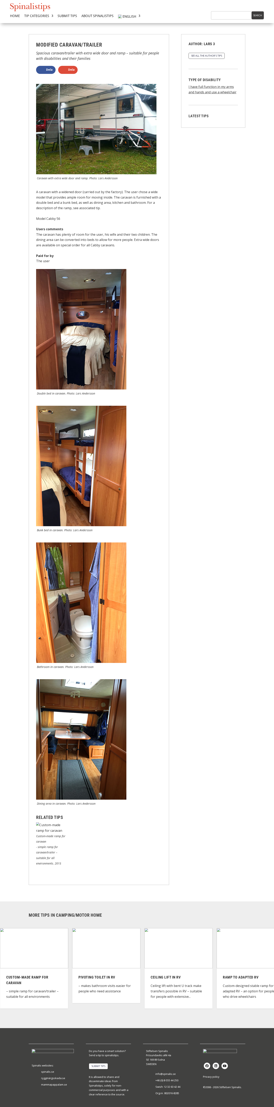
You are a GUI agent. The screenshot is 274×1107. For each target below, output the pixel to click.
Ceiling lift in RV (126, 977)
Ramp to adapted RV (201, 977)
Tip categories (36, 16)
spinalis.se (47, 1071)
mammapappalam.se (54, 1084)
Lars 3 (209, 44)
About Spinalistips (97, 16)
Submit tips (67, 16)
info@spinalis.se (165, 1074)
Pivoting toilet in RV (57, 977)
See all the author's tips (206, 55)
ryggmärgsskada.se (53, 1078)
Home (15, 16)
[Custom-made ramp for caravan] (51, 830)
